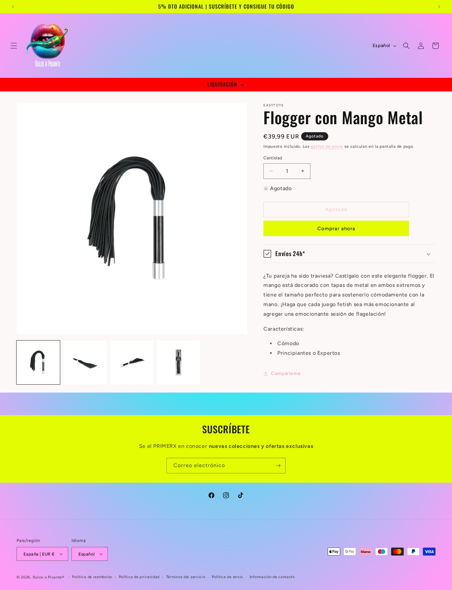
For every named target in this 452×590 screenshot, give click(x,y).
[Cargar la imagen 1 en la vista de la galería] (38, 362)
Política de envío (227, 577)
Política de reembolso (92, 577)
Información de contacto (272, 577)
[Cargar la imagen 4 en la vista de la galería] (178, 362)
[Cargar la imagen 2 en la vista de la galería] (85, 362)
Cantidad (272, 157)
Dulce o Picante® (49, 577)
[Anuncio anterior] (13, 6)
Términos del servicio (185, 577)
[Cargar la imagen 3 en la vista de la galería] (132, 362)
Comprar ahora (336, 229)
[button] (14, 45)
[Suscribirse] (278, 465)
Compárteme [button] (285, 373)
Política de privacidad (139, 577)
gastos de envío (327, 146)
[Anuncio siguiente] (439, 6)
